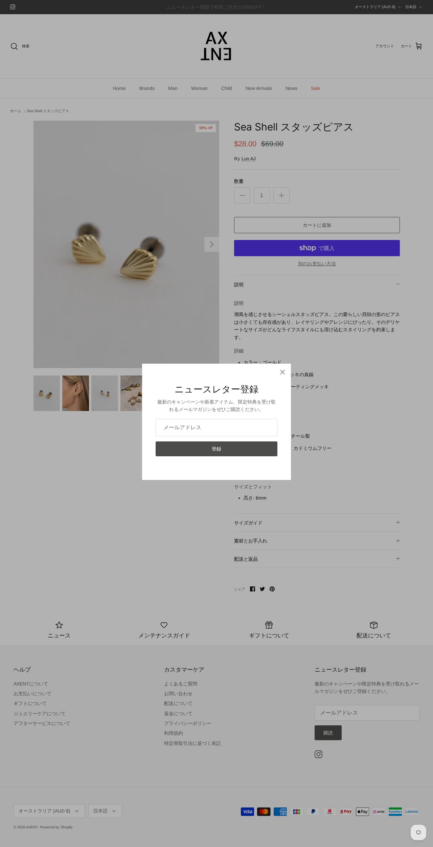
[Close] (282, 372)
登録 (216, 449)
